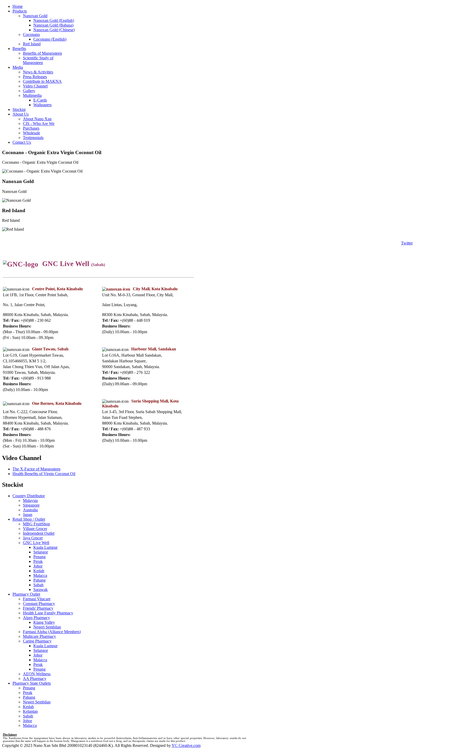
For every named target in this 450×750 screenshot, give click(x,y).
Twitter (407, 243)
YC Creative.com (186, 745)
